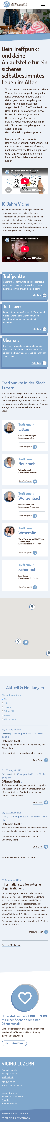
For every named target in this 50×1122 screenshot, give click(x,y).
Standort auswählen (11, 695)
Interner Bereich (9, 1103)
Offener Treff (11, 741)
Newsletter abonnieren (12, 1096)
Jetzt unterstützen (14, 1043)
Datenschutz (21, 1113)
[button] (26, 642)
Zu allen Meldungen (11, 945)
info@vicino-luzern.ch (12, 1085)
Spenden (6, 1100)
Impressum (7, 1113)
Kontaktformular (9, 1093)
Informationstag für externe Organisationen (21, 886)
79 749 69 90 (9, 1082)
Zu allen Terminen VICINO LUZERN (18, 857)
